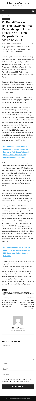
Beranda (4, 16)
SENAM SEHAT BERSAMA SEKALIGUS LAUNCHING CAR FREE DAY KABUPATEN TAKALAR (27, 305)
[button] (3, 11)
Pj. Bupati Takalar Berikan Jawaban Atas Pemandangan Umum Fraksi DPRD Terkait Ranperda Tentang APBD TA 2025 (17, 31)
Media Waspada (6, 43)
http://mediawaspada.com (18, 330)
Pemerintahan (12, 16)
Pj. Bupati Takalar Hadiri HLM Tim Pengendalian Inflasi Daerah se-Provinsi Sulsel (9, 303)
